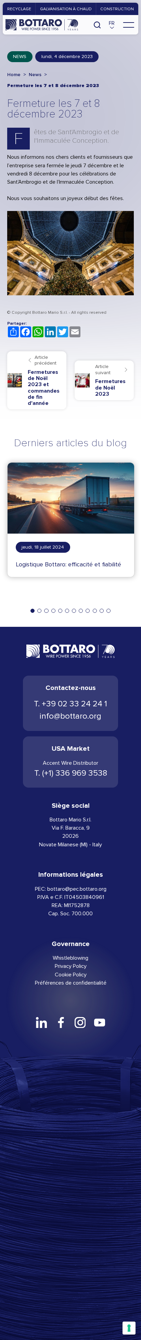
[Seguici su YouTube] (99, 1022)
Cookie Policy (71, 974)
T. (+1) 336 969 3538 (70, 773)
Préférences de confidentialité (70, 982)
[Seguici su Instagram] (80, 1022)
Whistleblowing (70, 958)
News (19, 56)
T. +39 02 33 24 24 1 (70, 704)
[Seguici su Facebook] (60, 1022)
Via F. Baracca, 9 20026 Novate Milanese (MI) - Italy (70, 835)
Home (14, 74)
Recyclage (19, 8)
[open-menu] (128, 24)
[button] (112, 24)
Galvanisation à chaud (66, 8)
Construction (117, 8)
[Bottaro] (42, 24)
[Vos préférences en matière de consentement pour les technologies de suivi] (129, 1328)
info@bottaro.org (70, 716)
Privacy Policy (71, 966)
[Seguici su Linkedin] (41, 1022)
